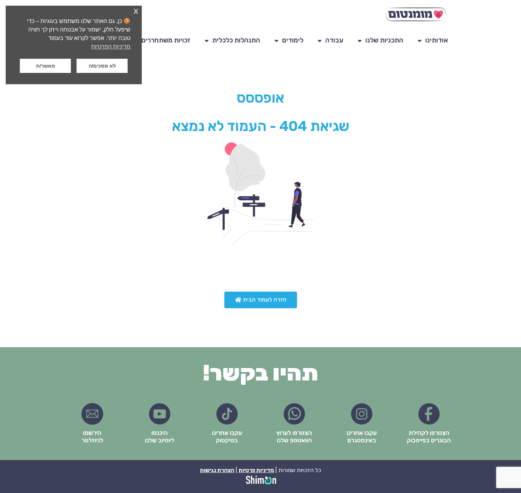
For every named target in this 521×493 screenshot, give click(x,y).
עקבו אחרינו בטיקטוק (227, 436)
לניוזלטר (92, 440)
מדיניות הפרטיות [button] (110, 47)
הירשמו (92, 432)
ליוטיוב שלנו (159, 440)
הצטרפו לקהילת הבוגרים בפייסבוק (429, 436)
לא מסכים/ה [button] (102, 66)
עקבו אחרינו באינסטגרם (362, 436)
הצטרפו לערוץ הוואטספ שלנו (294, 436)
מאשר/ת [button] (45, 66)
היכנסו (159, 432)
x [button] (136, 10)
